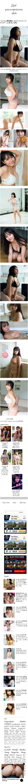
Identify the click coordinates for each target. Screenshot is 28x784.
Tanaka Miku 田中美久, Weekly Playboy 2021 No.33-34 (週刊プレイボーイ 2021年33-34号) (21, 583)
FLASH (7, 750)
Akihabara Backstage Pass (13, 741)
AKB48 (22, 721)
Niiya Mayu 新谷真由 (18, 421)
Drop (24, 738)
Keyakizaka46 (15, 724)
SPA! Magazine (16, 757)
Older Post (22, 503)
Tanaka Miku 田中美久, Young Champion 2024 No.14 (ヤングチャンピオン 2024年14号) (22, 638)
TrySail (5, 741)
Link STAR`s (22, 733)
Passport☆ (23, 741)
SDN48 (22, 743)
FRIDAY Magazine (8, 421)
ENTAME (7, 757)
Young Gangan (13, 759)
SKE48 (6, 726)
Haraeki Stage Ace (13, 743)
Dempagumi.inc (21, 728)
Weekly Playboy (18, 750)
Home (14, 503)
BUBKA (22, 763)
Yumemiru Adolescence (16, 736)
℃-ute (11, 735)
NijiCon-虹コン (20, 730)
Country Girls (16, 735)
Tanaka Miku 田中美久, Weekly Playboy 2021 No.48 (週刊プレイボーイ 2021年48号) (21, 666)
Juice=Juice (11, 730)
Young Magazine (11, 752)
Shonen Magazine (14, 763)
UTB (19, 759)
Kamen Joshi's (13, 739)
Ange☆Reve (7, 742)
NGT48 (11, 726)
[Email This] (7, 419)
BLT (24, 755)
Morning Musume (10, 728)
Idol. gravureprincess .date (14, 9)
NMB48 (7, 724)
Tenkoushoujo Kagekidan (17, 738)
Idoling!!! (6, 733)
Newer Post (5, 503)
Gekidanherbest (7, 743)
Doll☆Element (22, 739)
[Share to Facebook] (11, 419)
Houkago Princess (9, 731)
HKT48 (23, 724)
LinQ (17, 739)
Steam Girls (6, 739)
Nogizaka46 (9, 721)
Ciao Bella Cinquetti (20, 742)
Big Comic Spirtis (16, 761)
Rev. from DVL (14, 733)
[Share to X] (9, 419)
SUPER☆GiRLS (19, 726)
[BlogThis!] (8, 419)
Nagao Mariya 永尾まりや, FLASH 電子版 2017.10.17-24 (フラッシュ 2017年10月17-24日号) (21, 680)
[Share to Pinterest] (12, 419)
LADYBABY (7, 735)
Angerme (6, 730)
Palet (20, 741)
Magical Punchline (20, 731)
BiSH (13, 742)
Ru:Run (19, 743)
